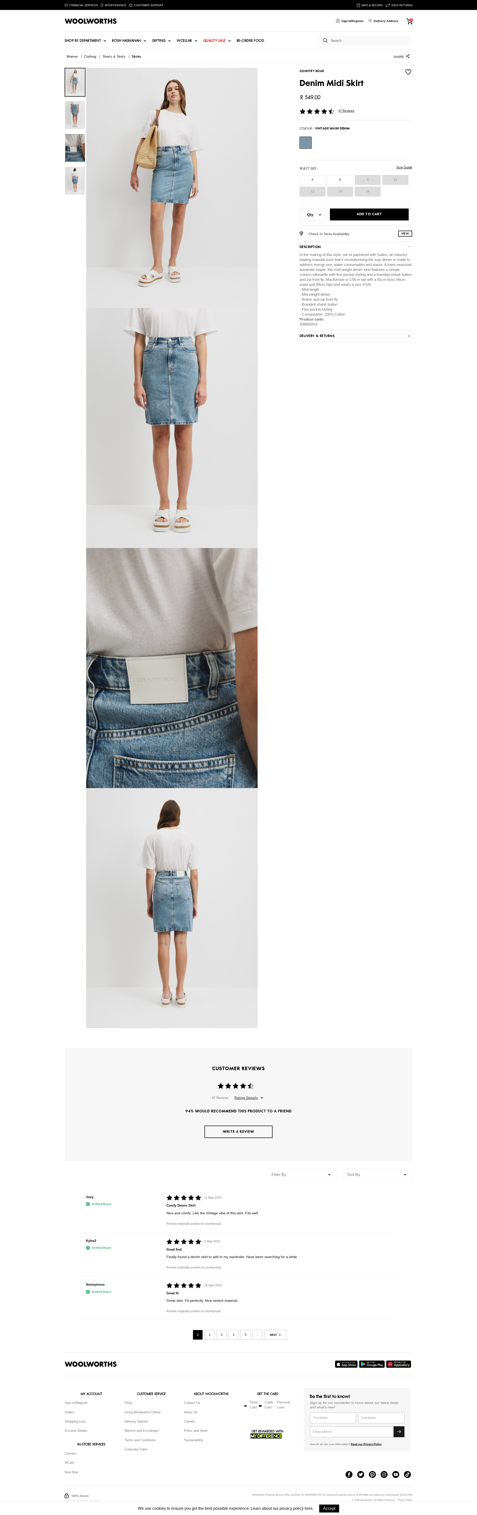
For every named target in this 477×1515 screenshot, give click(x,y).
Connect (71, 1453)
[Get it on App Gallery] (399, 1364)
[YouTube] (398, 1475)
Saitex (382, 254)
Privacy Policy (405, 1500)
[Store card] (245, 1406)
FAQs (128, 1403)
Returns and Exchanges (141, 1430)
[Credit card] (260, 1406)
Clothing (90, 56)
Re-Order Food (250, 40)
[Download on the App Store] (347, 1364)
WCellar (184, 40)
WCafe (69, 1463)
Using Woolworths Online (142, 1412)
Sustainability (193, 1440)
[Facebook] (351, 1475)
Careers (189, 1421)
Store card (254, 1404)
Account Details (76, 1430)
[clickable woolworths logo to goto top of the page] (91, 1364)
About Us (191, 1412)
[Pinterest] (375, 1475)
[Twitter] (363, 1475)
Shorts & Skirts (114, 56)
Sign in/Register (76, 1403)
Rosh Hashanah (126, 40)
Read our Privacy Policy (366, 1444)
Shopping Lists (75, 1421)
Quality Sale (214, 40)
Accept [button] (329, 1508)
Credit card (269, 1404)
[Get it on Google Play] (372, 1364)
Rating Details (246, 1098)
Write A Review (238, 1132)
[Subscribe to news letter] (399, 1431)
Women (72, 56)
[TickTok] (410, 1475)
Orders (69, 1412)
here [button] (309, 1508)
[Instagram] (386, 1475)
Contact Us (192, 1403)
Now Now (71, 1472)
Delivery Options (136, 1421)
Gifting (159, 40)
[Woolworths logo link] (91, 21)
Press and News (196, 1430)
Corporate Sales (136, 1449)
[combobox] (369, 40)
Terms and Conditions (140, 1440)
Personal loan (283, 1404)
